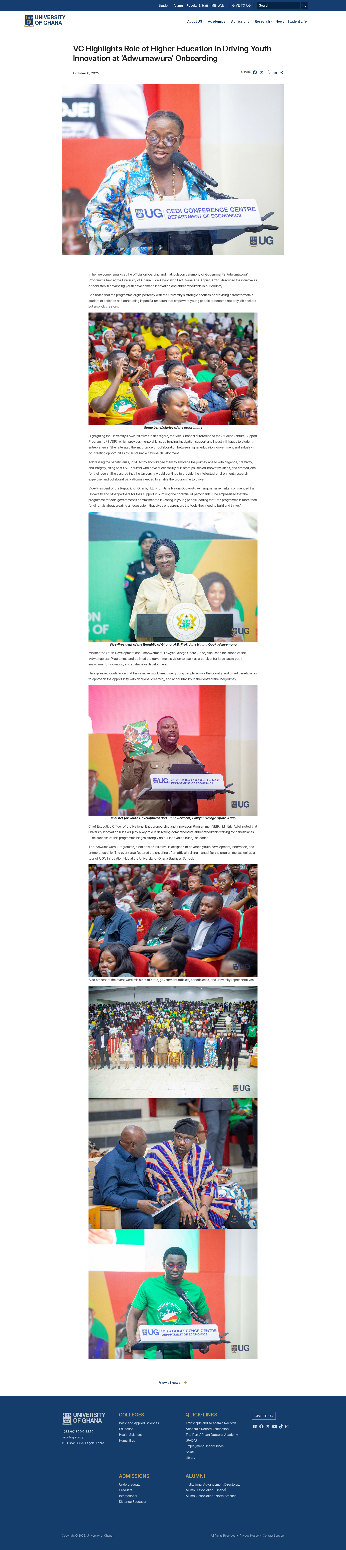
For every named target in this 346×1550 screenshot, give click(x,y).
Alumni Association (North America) (212, 1496)
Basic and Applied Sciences (139, 1423)
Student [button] (164, 5)
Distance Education (133, 1502)
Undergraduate (130, 1484)
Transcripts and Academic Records (211, 1423)
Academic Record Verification (207, 1429)
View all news (169, 1383)
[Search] (304, 5)
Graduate (125, 1490)
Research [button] (262, 21)
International (128, 1496)
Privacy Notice (249, 1535)
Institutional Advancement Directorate (213, 1484)
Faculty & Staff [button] (197, 5)
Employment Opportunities (205, 1446)
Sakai (190, 1452)
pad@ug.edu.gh (73, 1437)
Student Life (297, 21)
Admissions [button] (240, 21)
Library (190, 1458)
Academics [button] (216, 21)
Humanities (127, 1440)
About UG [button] (194, 21)
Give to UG (241, 5)
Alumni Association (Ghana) (206, 1490)
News (280, 21)
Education (126, 1429)
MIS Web (217, 5)
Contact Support (273, 1535)
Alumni (179, 5)
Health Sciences (131, 1435)
